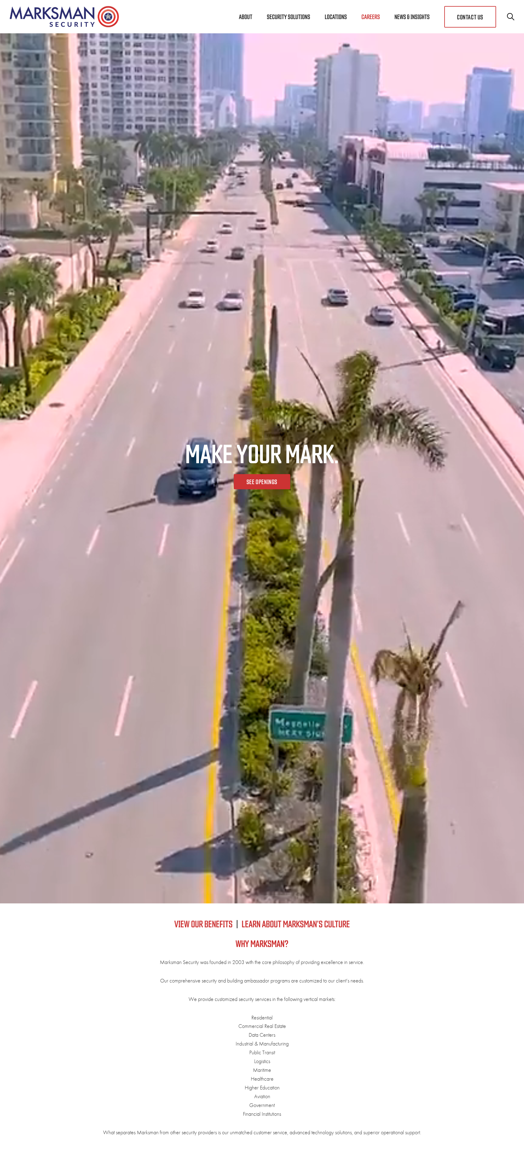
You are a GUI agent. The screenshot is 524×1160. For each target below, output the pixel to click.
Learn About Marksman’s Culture (296, 923)
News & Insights (412, 16)
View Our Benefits (203, 923)
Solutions (288, 16)
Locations (336, 16)
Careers (370, 16)
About (245, 16)
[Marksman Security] (64, 16)
